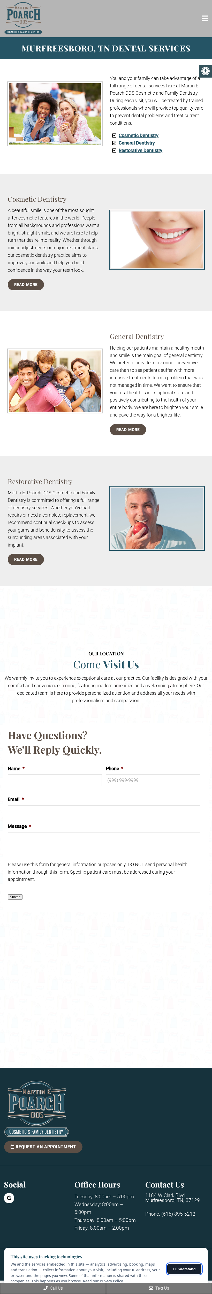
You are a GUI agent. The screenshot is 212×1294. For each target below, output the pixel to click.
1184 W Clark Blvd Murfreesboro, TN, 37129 (172, 1197)
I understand (184, 1269)
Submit (15, 897)
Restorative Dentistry (140, 150)
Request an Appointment (45, 1146)
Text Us (161, 1288)
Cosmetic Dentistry (138, 135)
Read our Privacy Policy (103, 1280)
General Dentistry (137, 143)
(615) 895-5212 (178, 1214)
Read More (25, 284)
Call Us (56, 1288)
